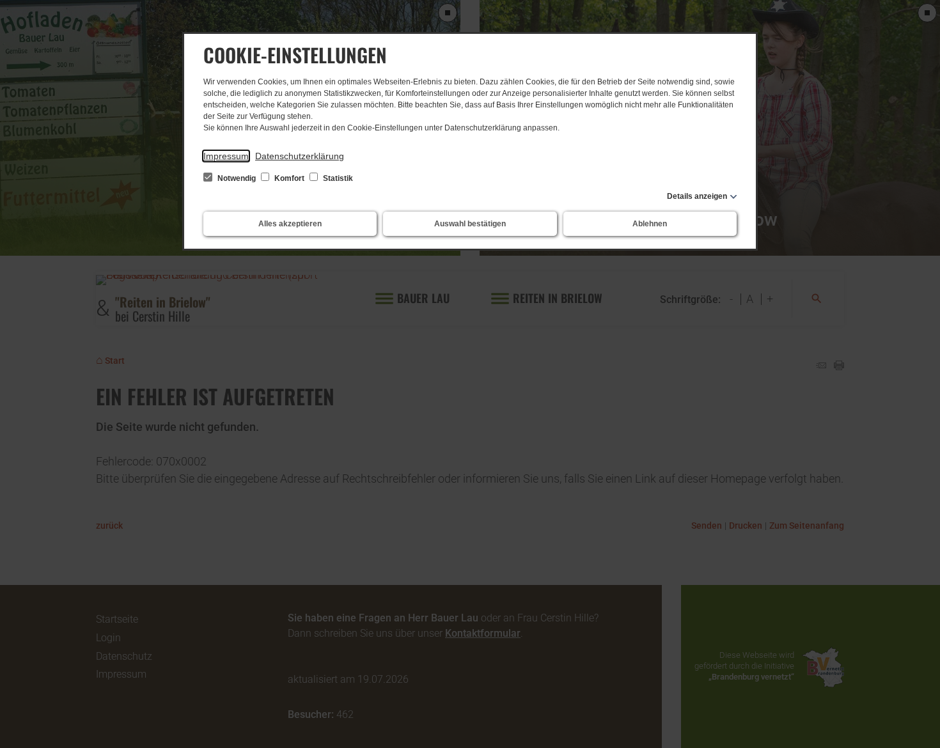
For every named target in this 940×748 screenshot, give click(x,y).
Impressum (226, 156)
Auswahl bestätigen (470, 223)
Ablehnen (649, 223)
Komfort (289, 178)
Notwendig (236, 178)
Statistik (337, 178)
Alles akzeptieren (290, 223)
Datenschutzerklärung (299, 156)
